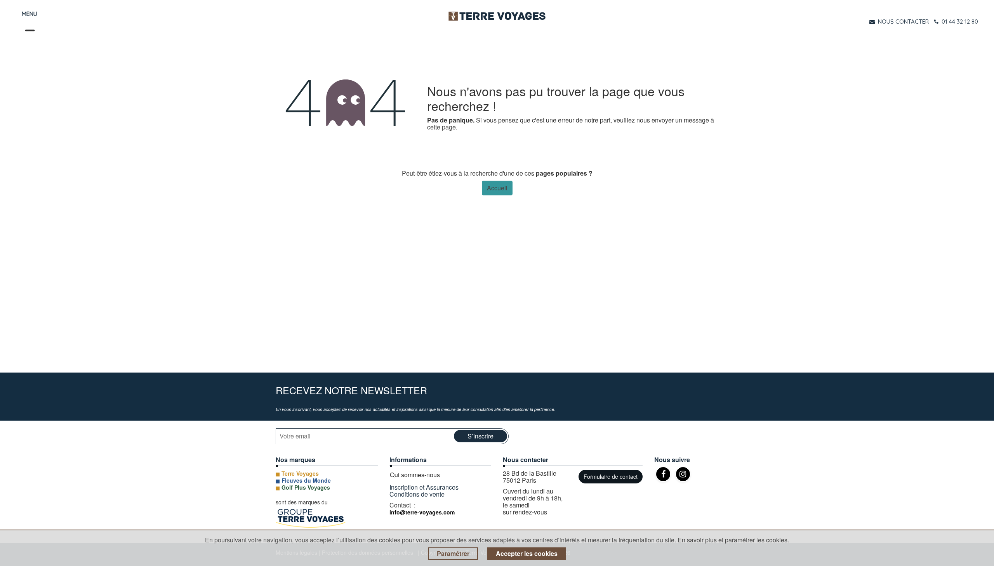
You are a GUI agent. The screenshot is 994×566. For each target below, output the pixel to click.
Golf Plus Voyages (306, 487)
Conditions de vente (417, 494)
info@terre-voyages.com (422, 512)
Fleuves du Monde (306, 480)
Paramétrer (453, 553)
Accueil (497, 187)
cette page (441, 127)
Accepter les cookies (527, 553)
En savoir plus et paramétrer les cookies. (733, 539)
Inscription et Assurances (424, 487)
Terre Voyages (300, 473)
